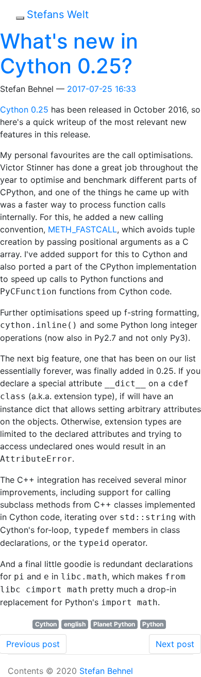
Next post (175, 644)
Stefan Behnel (106, 671)
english (75, 624)
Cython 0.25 (24, 109)
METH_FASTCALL (82, 229)
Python (152, 624)
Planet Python (114, 624)
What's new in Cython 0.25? (69, 53)
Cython (46, 624)
